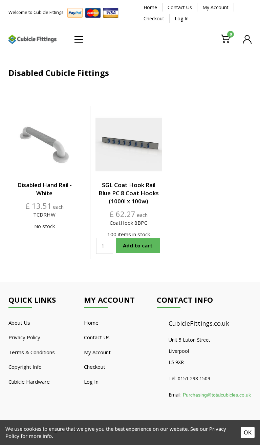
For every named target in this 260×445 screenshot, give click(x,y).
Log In (182, 18)
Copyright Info (25, 366)
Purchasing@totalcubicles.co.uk (217, 395)
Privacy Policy (24, 337)
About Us (19, 322)
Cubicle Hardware (29, 381)
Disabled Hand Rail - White (44, 189)
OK (248, 432)
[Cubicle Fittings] (32, 38)
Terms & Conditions (31, 352)
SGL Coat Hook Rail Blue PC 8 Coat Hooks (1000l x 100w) (129, 193)
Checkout (154, 18)
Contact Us (180, 7)
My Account (215, 7)
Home (150, 7)
